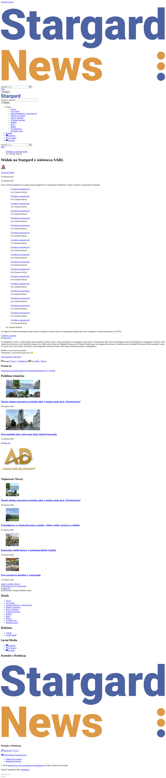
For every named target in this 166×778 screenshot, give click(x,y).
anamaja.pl (25, 770)
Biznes (13, 127)
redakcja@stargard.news (15, 755)
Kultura (14, 122)
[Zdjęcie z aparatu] (8, 336)
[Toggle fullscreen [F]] (7, 774)
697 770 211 (11, 751)
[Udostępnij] (4, 774)
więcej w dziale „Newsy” (11, 584)
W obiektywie (16, 129)
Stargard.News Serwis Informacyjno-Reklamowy (26, 765)
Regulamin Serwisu (13, 761)
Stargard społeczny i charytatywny (24, 113)
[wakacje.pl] (6, 338)
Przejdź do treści (7, 2)
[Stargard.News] (10, 98)
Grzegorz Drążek (7, 172)
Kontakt (9, 133)
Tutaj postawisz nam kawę (11, 357)
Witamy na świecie (18, 116)
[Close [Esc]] (2, 774)
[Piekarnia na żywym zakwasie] (13, 586)
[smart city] (5, 443)
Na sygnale (15, 111)
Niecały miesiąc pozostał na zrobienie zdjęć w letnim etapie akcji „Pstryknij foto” (41, 401)
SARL (36, 361)
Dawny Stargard (17, 118)
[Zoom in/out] (9, 774)
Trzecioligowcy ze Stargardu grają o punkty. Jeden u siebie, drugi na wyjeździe (40, 525)
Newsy (13, 109)
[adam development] (19, 474)
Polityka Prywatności (14, 759)
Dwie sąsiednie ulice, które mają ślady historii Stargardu (29, 434)
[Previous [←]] (2, 776)
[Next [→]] (4, 776)
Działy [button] (8, 107)
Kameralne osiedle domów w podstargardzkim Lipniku (28, 550)
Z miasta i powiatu (18, 120)
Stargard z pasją (17, 131)
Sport (13, 124)
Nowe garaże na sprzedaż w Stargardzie (21, 575)
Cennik (8, 633)
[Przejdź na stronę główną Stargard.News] (83, 84)
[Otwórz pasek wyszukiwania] (3, 89)
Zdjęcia (43, 361)
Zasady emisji (11, 635)
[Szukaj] (30, 87)
